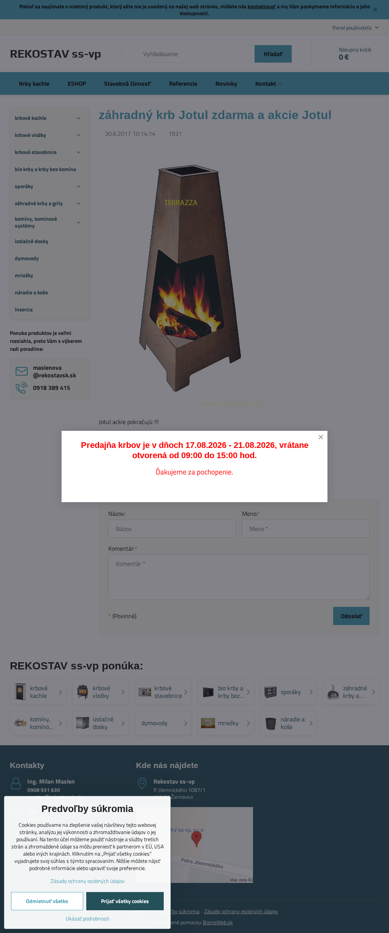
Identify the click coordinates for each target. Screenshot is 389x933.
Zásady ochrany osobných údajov (88, 881)
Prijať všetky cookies (125, 901)
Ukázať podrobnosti (87, 918)
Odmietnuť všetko (47, 901)
